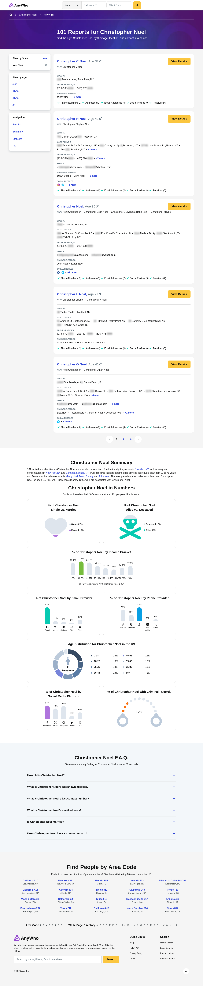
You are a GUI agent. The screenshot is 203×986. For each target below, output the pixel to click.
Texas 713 (172, 890)
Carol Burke (99, 342)
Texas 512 (101, 899)
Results (17, 124)
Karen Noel (77, 263)
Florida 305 (101, 880)
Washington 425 (30, 899)
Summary (18, 131)
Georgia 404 (66, 890)
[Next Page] (138, 439)
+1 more (92, 176)
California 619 (101, 908)
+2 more (92, 149)
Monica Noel (83, 342)
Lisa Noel (62, 412)
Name (68, 5)
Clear (44, 58)
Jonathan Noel (114, 412)
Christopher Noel (28, 15)
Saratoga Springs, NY (77, 473)
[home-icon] (10, 15)
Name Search (166, 942)
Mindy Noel (63, 97)
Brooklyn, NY (142, 469)
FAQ (15, 146)
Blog (132, 942)
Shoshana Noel (65, 342)
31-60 (15, 91)
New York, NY (53, 473)
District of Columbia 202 (172, 880)
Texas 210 (65, 908)
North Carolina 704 (137, 908)
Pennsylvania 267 (30, 908)
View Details (179, 61)
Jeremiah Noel (95, 412)
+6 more (72, 185)
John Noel (79, 176)
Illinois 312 (101, 890)
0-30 (14, 84)
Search (110, 959)
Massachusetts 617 (137, 899)
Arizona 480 (172, 899)
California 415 (30, 890)
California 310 (30, 880)
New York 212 (66, 880)
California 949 (137, 890)
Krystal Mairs (77, 412)
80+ (14, 105)
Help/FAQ (134, 948)
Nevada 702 (137, 880)
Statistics (17, 139)
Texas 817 (172, 908)
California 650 (66, 899)
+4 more (95, 395)
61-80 (15, 98)
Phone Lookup (167, 953)
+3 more (76, 97)
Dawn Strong (64, 176)
